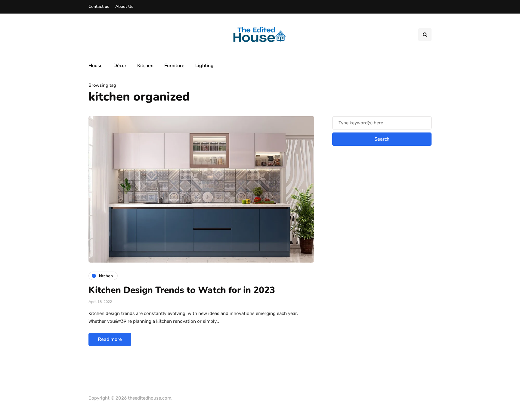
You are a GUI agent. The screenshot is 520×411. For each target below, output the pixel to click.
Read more (110, 339)
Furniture (174, 65)
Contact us (98, 6)
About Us (124, 6)
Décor (119, 65)
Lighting (204, 65)
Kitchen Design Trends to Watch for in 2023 (181, 290)
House (95, 65)
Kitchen (145, 65)
